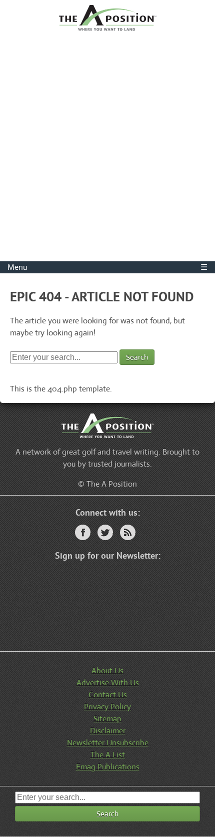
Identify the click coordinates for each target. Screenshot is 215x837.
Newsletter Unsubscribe (107, 742)
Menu (108, 267)
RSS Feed (128, 532)
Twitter (105, 532)
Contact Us (107, 694)
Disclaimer (108, 730)
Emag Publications (108, 766)
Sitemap (108, 718)
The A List (107, 754)
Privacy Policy (107, 706)
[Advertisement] (107, 148)
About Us (108, 670)
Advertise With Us (107, 682)
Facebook (82, 532)
